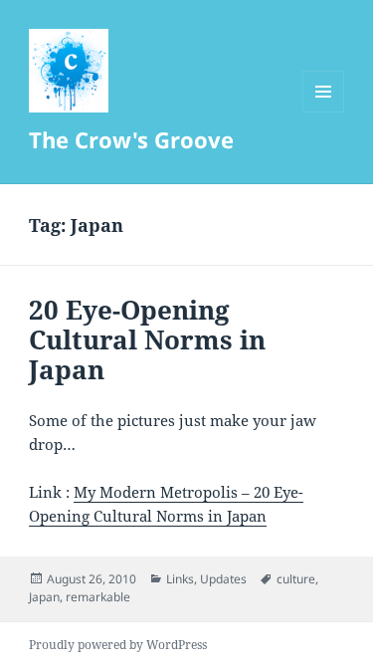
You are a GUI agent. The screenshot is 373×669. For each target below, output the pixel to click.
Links (180, 578)
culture (296, 578)
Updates (223, 578)
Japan (44, 596)
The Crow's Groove (131, 139)
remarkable (98, 596)
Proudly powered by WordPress (118, 644)
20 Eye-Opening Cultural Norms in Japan (147, 339)
